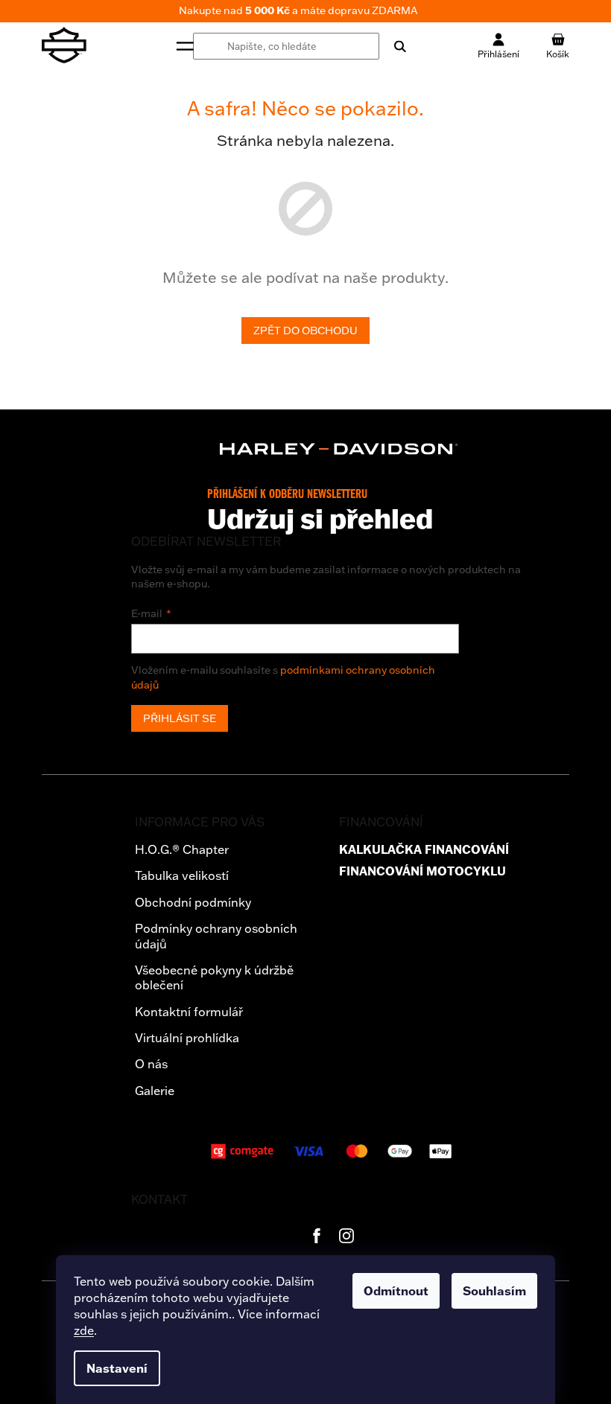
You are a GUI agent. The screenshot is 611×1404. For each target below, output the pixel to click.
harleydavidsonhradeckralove (346, 1236)
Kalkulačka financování (424, 850)
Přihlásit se (179, 718)
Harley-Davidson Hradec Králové (317, 1236)
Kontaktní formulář (189, 1011)
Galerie (154, 1090)
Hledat (392, 46)
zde (84, 1330)
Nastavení (117, 1368)
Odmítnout (396, 1290)
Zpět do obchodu (305, 330)
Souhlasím (494, 1290)
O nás (151, 1063)
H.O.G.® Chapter (182, 849)
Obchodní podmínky (193, 902)
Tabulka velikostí (182, 875)
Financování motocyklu (422, 871)
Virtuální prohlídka (187, 1037)
